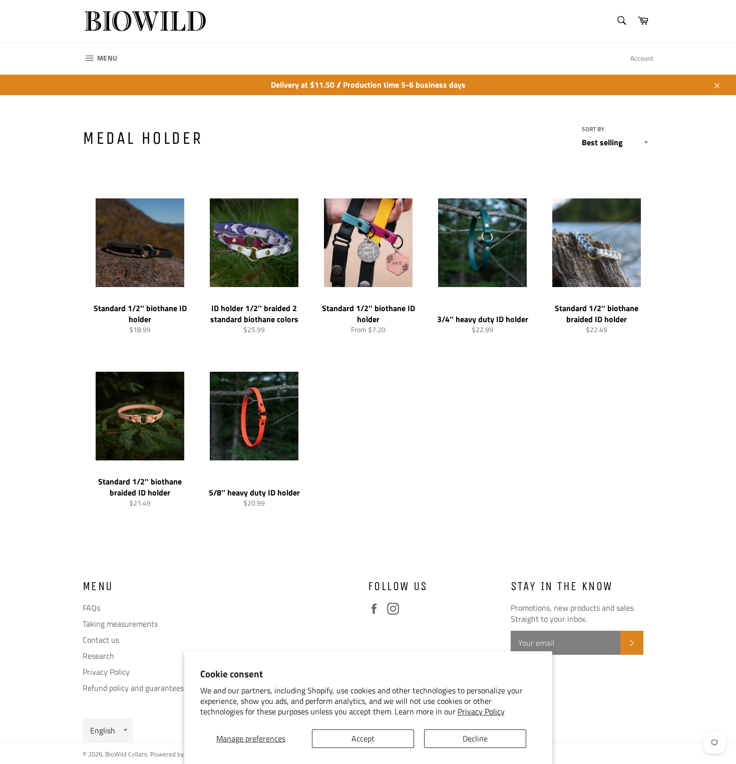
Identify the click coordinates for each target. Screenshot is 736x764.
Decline (475, 738)
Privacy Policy (481, 711)
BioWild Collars (126, 754)
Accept (363, 738)
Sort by (593, 129)
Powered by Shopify (178, 754)
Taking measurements (120, 624)
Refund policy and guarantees (133, 688)
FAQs (91, 608)
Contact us (101, 640)
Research (98, 656)
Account (641, 58)
